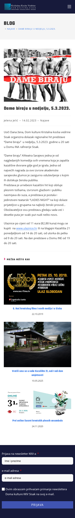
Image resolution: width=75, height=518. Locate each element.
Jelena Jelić (11, 120)
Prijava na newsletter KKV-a (19, 453)
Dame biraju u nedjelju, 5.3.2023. (37, 28)
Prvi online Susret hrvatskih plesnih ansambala (37, 421)
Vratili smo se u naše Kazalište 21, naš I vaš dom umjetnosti (37, 373)
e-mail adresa (10, 470)
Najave (44, 120)
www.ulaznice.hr (26, 228)
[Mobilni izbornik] (69, 6)
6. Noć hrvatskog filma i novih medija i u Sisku (37, 309)
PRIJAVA (37, 505)
